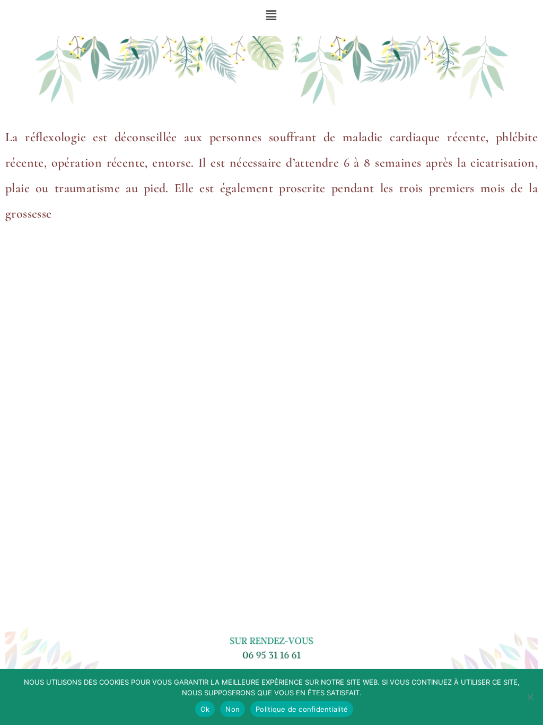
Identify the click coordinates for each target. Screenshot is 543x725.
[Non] (529, 697)
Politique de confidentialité (302, 709)
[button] (271, 15)
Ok (205, 709)
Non (232, 709)
